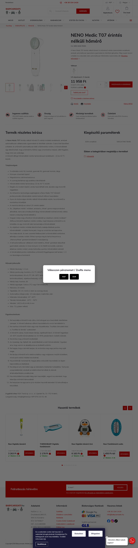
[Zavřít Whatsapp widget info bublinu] (107, 537)
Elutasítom (79, 533)
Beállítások (41, 544)
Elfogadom (95, 533)
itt (45, 539)
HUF (64, 277)
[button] (132, 540)
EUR (74, 277)
